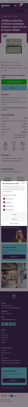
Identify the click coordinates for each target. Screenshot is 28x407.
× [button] (24, 183)
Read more (8, 191)
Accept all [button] (14, 214)
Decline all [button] (14, 219)
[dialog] (14, 203)
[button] (14, 223)
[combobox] (22, 183)
